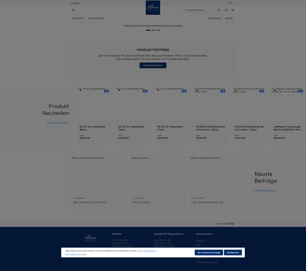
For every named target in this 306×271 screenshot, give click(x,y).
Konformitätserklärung (206, 262)
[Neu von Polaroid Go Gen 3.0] (217, 183)
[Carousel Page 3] (158, 30)
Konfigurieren (233, 252)
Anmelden (75, 3)
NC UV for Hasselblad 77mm (170, 128)
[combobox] (200, 10)
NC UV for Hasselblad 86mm (92, 128)
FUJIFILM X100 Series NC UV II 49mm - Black (210, 128)
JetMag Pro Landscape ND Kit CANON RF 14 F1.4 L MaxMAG (288, 128)
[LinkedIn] (232, 223)
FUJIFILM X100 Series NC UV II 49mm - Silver (249, 128)
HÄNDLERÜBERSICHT (153, 65)
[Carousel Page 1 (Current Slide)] (148, 30)
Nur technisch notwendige (209, 252)
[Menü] (73, 10)
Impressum (201, 241)
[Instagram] (229, 223)
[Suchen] (218, 10)
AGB (198, 245)
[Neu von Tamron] (158, 183)
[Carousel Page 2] (153, 30)
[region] (153, 30)
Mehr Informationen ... (147, 251)
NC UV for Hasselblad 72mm (131, 128)
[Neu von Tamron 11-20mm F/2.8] (99, 183)
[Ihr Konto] (226, 10)
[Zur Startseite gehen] (153, 7)
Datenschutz (71, 254)
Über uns (200, 258)
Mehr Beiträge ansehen (266, 190)
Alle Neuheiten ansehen (58, 122)
